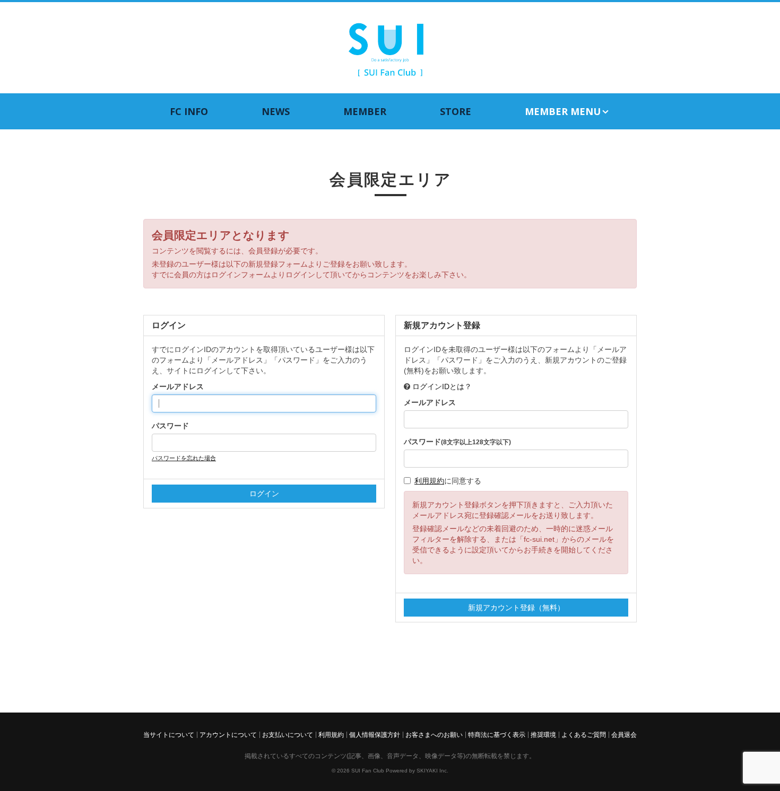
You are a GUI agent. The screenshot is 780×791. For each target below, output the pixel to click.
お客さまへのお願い (434, 735)
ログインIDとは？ (442, 386)
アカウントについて (228, 735)
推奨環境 (543, 735)
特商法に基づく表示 (496, 735)
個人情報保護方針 (374, 735)
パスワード (170, 425)
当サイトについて (168, 735)
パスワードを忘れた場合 (184, 458)
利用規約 (429, 481)
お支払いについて (287, 735)
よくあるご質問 (583, 735)
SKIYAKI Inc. (432, 771)
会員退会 (624, 735)
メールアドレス (178, 386)
